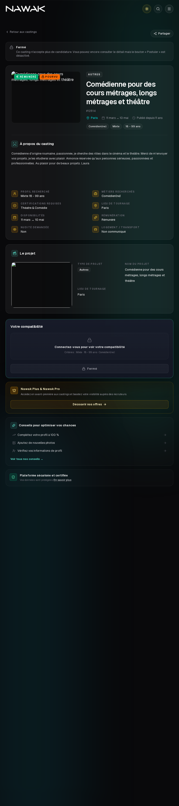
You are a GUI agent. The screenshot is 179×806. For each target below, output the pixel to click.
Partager (164, 33)
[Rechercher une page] (158, 9)
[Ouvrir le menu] (169, 9)
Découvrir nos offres (87, 404)
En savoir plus (62, 480)
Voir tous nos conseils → (26, 459)
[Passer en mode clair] (147, 9)
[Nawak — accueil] (25, 9)
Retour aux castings (23, 32)
